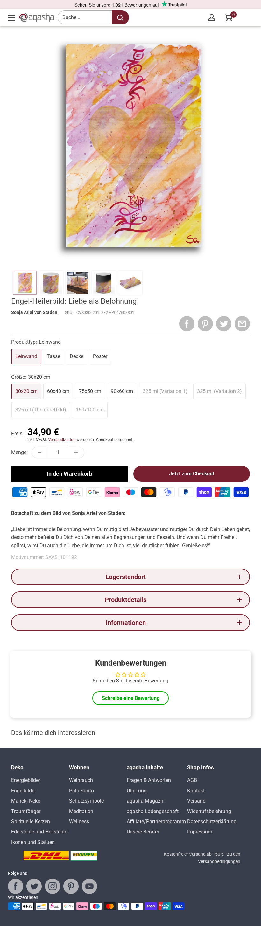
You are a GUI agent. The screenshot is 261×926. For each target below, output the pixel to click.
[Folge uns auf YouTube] (89, 886)
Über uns (136, 791)
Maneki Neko (25, 801)
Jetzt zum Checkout (191, 474)
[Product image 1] (25, 283)
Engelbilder (23, 791)
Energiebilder (25, 780)
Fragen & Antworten (149, 780)
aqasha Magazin (146, 801)
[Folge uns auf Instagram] (52, 886)
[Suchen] (120, 17)
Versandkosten (61, 439)
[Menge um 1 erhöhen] (76, 452)
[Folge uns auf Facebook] (15, 886)
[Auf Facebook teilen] (186, 323)
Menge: (19, 452)
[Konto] (211, 17)
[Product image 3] (77, 283)
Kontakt (196, 791)
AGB (192, 780)
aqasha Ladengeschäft (153, 811)
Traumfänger (25, 811)
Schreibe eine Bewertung (130, 698)
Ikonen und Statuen (33, 842)
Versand (196, 801)
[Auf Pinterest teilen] (205, 323)
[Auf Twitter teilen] (223, 323)
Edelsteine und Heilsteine (39, 832)
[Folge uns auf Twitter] (34, 886)
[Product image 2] (51, 283)
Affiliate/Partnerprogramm (156, 822)
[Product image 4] (104, 283)
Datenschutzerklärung (211, 822)
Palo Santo (81, 791)
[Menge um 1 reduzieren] (40, 452)
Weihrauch (81, 780)
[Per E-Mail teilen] (242, 323)
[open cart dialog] (228, 17)
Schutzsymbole (86, 801)
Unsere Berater (143, 832)
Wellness (79, 822)
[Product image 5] (130, 283)
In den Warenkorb (69, 473)
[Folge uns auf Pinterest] (71, 886)
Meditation (81, 811)
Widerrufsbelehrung (209, 811)
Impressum (199, 832)
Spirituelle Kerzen (30, 822)
